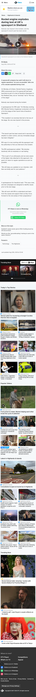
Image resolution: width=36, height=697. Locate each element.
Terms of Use (12, 679)
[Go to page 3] (15, 278)
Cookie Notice (5, 681)
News (3, 15)
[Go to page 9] (23, 278)
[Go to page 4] (16, 278)
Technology (5, 243)
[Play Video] (18, 44)
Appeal (20, 660)
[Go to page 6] (19, 278)
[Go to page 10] (24, 278)
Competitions (23, 657)
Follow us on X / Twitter (11, 664)
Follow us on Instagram (11, 674)
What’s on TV (5, 660)
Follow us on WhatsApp (11, 670)
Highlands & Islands (13, 15)
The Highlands (16, 243)
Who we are (4, 679)
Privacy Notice (22, 679)
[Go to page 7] (20, 278)
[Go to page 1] (12, 278)
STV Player (5, 657)
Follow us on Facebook (11, 667)
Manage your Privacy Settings (10, 686)
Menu (6, 2)
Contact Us (30, 679)
